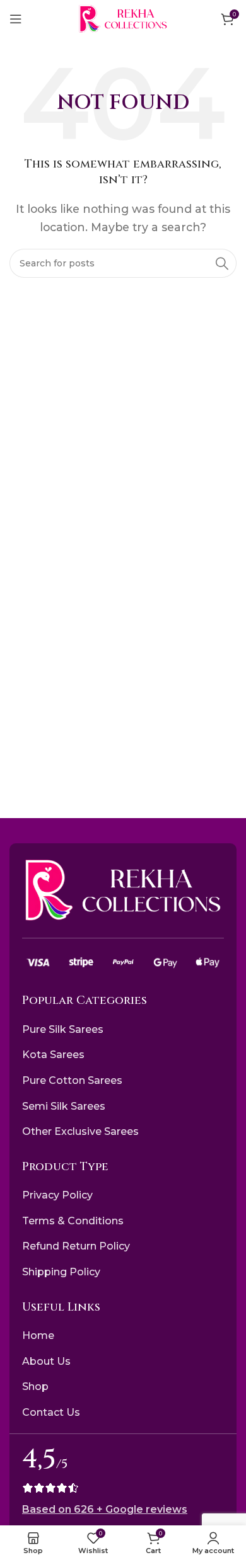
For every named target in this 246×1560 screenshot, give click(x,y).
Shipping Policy (61, 1272)
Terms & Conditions (73, 1221)
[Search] (222, 263)
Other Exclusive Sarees (80, 1131)
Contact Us (51, 1412)
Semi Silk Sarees (63, 1106)
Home (38, 1335)
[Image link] (123, 890)
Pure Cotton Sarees (72, 1080)
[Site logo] (123, 18)
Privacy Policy (57, 1195)
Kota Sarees (53, 1055)
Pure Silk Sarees (62, 1029)
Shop (35, 1386)
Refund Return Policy (76, 1246)
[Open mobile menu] (15, 18)
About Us (46, 1361)
